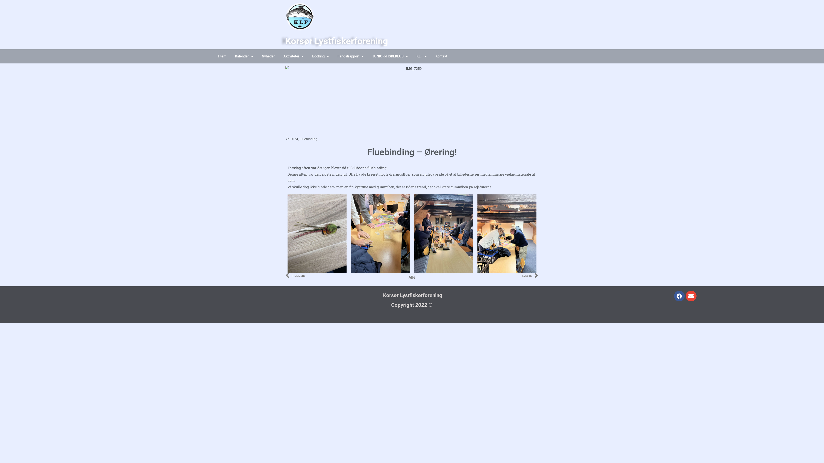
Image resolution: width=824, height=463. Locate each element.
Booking (318, 56)
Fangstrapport (348, 56)
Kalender (242, 56)
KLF (420, 56)
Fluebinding (308, 139)
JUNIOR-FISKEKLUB (388, 56)
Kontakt (441, 56)
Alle (412, 277)
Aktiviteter (291, 56)
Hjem (222, 56)
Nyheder (268, 56)
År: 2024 (291, 139)
